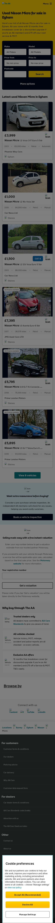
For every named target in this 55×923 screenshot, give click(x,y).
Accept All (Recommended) (27, 895)
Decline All (27, 904)
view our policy (14, 887)
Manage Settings (27, 914)
